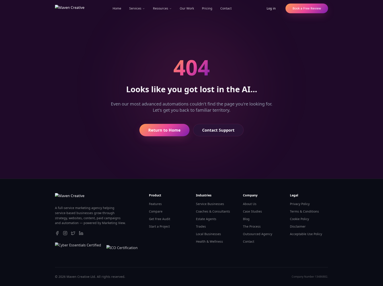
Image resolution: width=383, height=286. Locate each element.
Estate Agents (206, 219)
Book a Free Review (307, 8)
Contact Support (218, 130)
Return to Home (164, 130)
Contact (226, 8)
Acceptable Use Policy (306, 234)
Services (135, 8)
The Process (252, 226)
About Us (249, 204)
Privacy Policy (300, 204)
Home (117, 8)
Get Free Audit (159, 219)
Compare (155, 211)
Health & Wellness (209, 241)
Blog (246, 219)
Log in (271, 8)
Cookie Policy (299, 219)
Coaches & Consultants (213, 211)
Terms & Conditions (304, 211)
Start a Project (159, 226)
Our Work (187, 8)
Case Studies (252, 211)
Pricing (207, 8)
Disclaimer (298, 226)
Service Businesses (210, 204)
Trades (201, 226)
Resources (160, 8)
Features (155, 204)
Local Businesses (208, 234)
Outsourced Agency (257, 234)
